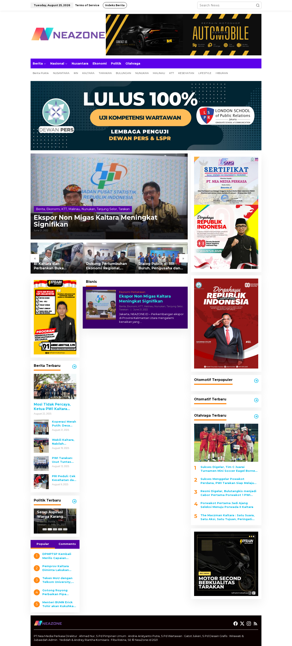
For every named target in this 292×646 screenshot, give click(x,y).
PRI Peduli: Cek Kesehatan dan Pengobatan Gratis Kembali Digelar (64, 478)
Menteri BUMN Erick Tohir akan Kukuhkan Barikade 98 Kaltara (58, 604)
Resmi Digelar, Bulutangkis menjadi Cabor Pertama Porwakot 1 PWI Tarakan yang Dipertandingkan (228, 493)
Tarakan (124, 209)
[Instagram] (249, 624)
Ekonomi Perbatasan (132, 292)
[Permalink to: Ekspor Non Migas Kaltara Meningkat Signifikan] (109, 196)
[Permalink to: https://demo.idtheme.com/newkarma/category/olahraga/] (256, 416)
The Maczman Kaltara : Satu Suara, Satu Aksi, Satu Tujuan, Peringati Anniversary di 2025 (228, 517)
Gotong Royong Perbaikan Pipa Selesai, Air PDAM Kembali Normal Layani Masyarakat (56, 592)
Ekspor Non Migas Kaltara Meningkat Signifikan (95, 221)
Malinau (74, 209)
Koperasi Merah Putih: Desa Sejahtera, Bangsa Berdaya (64, 423)
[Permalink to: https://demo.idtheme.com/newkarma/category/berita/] (74, 366)
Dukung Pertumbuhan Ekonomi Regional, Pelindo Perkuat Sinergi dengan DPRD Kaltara (108, 266)
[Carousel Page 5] (65, 529)
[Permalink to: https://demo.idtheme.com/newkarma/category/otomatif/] (256, 380)
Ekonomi (53, 209)
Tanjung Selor (107, 209)
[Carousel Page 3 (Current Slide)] (55, 529)
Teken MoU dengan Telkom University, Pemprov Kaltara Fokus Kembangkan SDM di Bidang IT (58, 580)
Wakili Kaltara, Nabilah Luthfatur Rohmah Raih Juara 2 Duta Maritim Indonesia (63, 441)
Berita (40, 209)
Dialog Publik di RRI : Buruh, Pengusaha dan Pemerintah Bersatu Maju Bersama (159, 266)
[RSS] (255, 624)
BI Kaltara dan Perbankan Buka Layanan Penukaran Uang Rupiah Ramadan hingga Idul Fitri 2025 (54, 266)
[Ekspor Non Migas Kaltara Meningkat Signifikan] (141, 321)
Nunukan (88, 209)
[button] (257, 5)
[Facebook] (235, 624)
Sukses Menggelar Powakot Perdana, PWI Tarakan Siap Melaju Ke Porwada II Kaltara (227, 481)
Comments (67, 544)
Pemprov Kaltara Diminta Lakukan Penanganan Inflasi (57, 568)
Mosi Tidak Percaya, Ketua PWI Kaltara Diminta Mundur (52, 406)
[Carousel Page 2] (50, 529)
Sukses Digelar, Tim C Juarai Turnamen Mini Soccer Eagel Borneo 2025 (229, 469)
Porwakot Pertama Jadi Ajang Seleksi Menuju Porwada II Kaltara (227, 505)
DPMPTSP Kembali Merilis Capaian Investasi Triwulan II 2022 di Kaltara (57, 556)
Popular (43, 544)
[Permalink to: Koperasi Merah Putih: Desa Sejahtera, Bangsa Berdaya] (41, 427)
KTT (64, 209)
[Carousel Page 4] (60, 529)
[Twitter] (242, 624)
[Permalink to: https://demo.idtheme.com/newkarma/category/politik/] (74, 501)
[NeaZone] (68, 34)
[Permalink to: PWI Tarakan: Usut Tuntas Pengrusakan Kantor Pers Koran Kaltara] (41, 463)
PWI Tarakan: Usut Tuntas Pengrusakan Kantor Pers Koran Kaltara (62, 460)
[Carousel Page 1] (45, 529)
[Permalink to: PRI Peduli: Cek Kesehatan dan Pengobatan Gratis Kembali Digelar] (41, 481)
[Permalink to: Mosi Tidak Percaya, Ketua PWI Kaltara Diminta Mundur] (55, 386)
